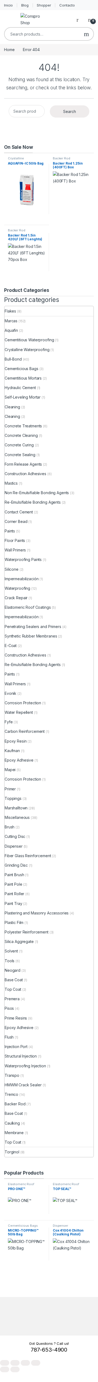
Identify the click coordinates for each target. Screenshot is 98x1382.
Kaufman (12, 750)
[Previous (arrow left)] (4, 1369)
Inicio (8, 5)
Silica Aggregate (19, 941)
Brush (9, 827)
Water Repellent (19, 712)
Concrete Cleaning (21, 435)
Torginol (12, 1152)
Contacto (67, 5)
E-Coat (11, 645)
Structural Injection (21, 1056)
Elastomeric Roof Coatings (28, 607)
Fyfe (9, 722)
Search (86, 34)
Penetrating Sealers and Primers (33, 626)
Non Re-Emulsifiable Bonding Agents (37, 492)
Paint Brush (14, 874)
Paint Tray (13, 903)
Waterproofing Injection (25, 1066)
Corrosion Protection (23, 703)
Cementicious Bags (21, 368)
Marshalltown (16, 808)
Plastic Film (14, 922)
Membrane (14, 1132)
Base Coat (14, 979)
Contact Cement (19, 512)
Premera (12, 998)
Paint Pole (13, 884)
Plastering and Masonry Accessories (37, 913)
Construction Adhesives (25, 473)
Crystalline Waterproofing (18, 159)
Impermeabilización (21, 578)
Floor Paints (15, 540)
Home (9, 49)
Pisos (9, 1008)
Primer (10, 789)
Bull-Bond (13, 359)
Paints (10, 531)
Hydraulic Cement (20, 387)
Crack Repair (16, 597)
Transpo (12, 1075)
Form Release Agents (23, 464)
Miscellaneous (17, 817)
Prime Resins (16, 1018)
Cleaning (12, 407)
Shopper (44, 5)
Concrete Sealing (20, 454)
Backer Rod (61, 158)
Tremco (11, 1094)
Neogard (12, 970)
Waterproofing (17, 588)
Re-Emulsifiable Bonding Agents (33, 502)
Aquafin (11, 330)
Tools (9, 960)
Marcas (11, 320)
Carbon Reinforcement (25, 731)
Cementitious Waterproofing (29, 339)
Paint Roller (14, 893)
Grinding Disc (16, 865)
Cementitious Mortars (23, 378)
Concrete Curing (19, 445)
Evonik (10, 693)
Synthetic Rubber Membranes (31, 636)
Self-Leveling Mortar (23, 397)
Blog (24, 5)
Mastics (11, 483)
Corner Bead (16, 521)
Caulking (12, 1123)
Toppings (13, 798)
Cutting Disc (15, 836)
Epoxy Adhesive (19, 760)
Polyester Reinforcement (26, 932)
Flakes (10, 311)
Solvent (11, 951)
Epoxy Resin (15, 741)
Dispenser (14, 846)
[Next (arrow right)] (15, 1369)
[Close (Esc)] (35, 1363)
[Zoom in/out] (4, 1363)
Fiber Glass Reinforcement (28, 855)
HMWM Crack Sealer (23, 1085)
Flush (9, 1037)
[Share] (25, 1363)
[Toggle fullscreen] (15, 1363)
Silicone (12, 569)
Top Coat (13, 989)
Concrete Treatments (23, 426)
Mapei (10, 769)
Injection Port (16, 1046)
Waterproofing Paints (23, 559)
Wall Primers (15, 550)
